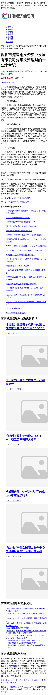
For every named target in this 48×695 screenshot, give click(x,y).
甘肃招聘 (9, 34)
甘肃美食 (9, 37)
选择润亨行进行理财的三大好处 (21, 202)
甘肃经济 (9, 29)
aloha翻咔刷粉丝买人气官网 (18, 628)
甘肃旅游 (9, 39)
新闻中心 (9, 27)
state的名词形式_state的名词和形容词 (20, 255)
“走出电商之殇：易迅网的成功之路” (21, 643)
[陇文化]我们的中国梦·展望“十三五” (20, 222)
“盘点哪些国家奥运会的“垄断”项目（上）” (24, 640)
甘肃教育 (9, 32)
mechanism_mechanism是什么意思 (19, 231)
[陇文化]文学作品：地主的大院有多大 (21, 226)
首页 (7, 24)
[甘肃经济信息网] (18, 20)
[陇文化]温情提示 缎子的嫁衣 (18, 218)
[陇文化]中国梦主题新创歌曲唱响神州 (21, 284)
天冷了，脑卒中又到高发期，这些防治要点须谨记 (26, 246)
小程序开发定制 (7, 82)
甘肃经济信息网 (13, 71)
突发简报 (9, 42)
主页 (3, 46)
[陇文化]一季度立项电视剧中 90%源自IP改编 (24, 235)
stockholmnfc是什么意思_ (16, 313)
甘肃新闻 (16, 666)
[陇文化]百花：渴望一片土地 (17, 266)
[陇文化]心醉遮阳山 (14, 308)
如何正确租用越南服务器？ (19, 198)
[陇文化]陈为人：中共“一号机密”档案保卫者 (24, 250)
